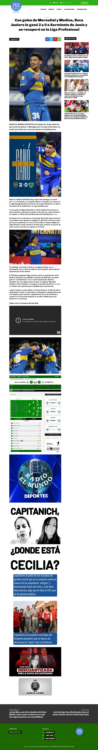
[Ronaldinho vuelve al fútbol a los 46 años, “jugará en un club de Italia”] (76, 48)
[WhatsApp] (59, 39)
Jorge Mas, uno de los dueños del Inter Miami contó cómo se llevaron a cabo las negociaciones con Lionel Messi (28, 714)
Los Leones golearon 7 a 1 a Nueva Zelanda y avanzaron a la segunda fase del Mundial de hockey (76, 75)
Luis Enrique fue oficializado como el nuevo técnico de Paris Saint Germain (70, 713)
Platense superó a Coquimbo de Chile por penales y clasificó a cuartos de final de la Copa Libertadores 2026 (75, 95)
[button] (50, 2)
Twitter (49, 735)
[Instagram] (43, 738)
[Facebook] (47, 39)
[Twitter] (51, 39)
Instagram (50, 738)
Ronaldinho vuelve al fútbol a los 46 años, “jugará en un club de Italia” (76, 56)
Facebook (50, 732)
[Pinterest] (55, 39)
